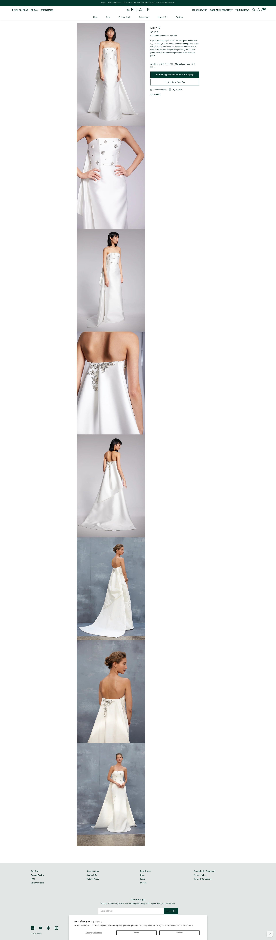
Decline (179, 933)
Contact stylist (160, 90)
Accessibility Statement (204, 871)
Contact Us (92, 875)
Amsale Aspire (37, 875)
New (95, 17)
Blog (142, 875)
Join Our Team (37, 883)
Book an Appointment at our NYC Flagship (174, 75)
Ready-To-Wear (20, 10)
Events (143, 883)
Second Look (124, 17)
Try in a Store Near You (175, 82)
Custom (179, 17)
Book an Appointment (221, 10)
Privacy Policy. (187, 925)
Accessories (144, 17)
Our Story (35, 871)
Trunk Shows (242, 10)
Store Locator (199, 10)
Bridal (34, 10)
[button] (262, 10)
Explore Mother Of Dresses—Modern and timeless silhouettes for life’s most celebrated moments (138, 3)
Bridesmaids (47, 10)
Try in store (177, 90)
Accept (136, 933)
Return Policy (93, 879)
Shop (108, 17)
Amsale (39, 933)
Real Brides (145, 871)
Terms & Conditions (202, 879)
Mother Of (162, 17)
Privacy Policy (200, 875)
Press (142, 879)
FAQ (33, 879)
